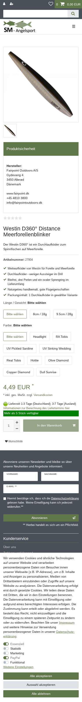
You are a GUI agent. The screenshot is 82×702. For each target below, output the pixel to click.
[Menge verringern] (17, 429)
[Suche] (73, 14)
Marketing (17, 653)
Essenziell (17, 644)
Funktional (17, 662)
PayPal (15, 658)
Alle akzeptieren (41, 676)
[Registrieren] (12, 4)
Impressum (67, 622)
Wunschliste (15, 441)
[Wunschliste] (51, 4)
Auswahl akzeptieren (41, 684)
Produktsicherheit (21, 149)
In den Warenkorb (49, 425)
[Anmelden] (5, 4)
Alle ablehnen (41, 693)
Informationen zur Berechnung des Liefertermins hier (36, 408)
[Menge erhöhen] (17, 422)
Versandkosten (42, 395)
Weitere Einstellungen (18, 667)
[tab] (41, 149)
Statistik (15, 648)
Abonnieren (39, 518)
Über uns (9, 547)
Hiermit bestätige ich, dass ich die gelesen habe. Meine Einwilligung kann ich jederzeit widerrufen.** (43, 502)
